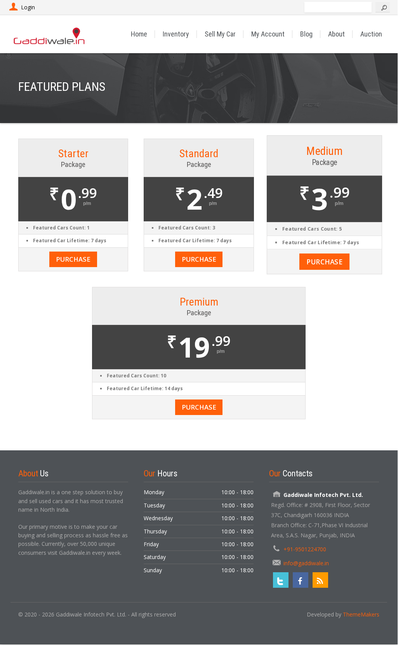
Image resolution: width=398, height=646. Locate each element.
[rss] (320, 580)
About (336, 34)
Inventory (176, 34)
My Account (268, 34)
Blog (306, 34)
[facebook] (300, 580)
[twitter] (281, 580)
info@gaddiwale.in (306, 563)
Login (28, 7)
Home (139, 34)
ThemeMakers (361, 614)
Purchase (73, 259)
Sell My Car (220, 34)
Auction (371, 34)
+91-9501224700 (304, 549)
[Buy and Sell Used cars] (50, 34)
